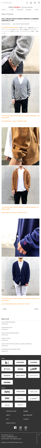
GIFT (7, 419)
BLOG (36, 9)
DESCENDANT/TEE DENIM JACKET (11, 349)
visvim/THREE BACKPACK (8, 322)
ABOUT (8, 415)
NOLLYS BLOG (7, 14)
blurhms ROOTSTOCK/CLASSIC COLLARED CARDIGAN (17, 343)
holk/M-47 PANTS (6, 338)
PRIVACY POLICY (11, 423)
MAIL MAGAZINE (27, 415)
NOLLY (4, 9)
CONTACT (26, 419)
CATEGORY (20, 9)
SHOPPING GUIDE (11, 411)
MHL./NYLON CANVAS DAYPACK (10, 333)
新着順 (36, 309)
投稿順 (5, 309)
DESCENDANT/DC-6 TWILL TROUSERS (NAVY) (14, 121)
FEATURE (28, 9)
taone (12, 9)
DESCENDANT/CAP (7, 327)
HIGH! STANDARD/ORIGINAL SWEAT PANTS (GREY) (16, 304)
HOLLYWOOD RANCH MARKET (21, 24)
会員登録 (25, 411)
